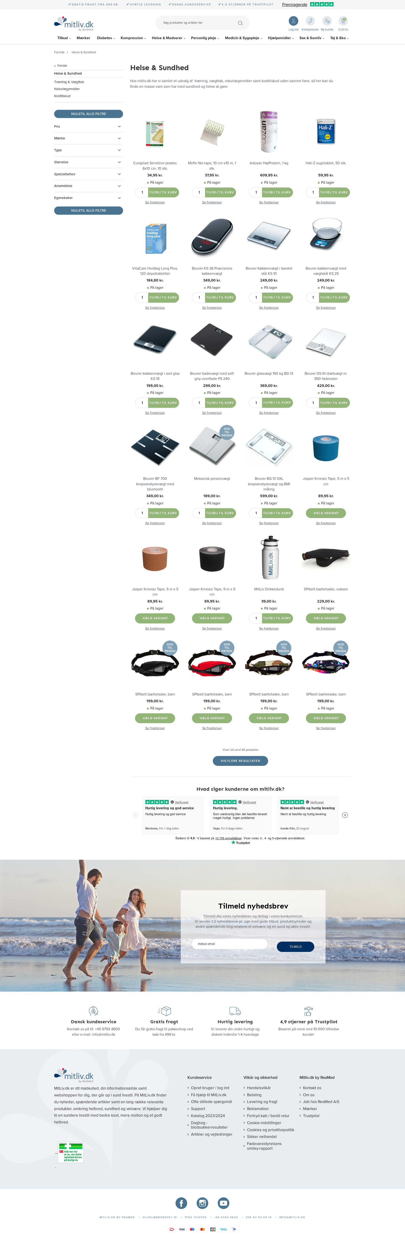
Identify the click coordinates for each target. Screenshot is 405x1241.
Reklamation (258, 1108)
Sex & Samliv (310, 38)
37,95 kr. (212, 175)
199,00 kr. (155, 385)
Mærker (83, 38)
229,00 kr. (326, 601)
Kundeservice (200, 1077)
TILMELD (296, 947)
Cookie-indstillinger (264, 1122)
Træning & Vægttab (69, 82)
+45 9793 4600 (107, 1029)
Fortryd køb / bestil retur (268, 1115)
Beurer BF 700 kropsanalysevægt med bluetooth (155, 484)
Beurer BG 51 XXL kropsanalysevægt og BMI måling (269, 484)
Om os (309, 1094)
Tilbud (62, 38)
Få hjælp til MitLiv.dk (208, 1094)
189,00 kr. (212, 496)
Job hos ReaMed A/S (321, 1101)
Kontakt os (312, 1087)
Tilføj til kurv (163, 192)
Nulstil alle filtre (88, 114)
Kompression (132, 38)
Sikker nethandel (262, 1136)
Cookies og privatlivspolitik (270, 1129)
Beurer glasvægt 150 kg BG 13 (269, 373)
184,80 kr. (155, 280)
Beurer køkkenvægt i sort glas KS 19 (155, 376)
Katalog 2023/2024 (208, 1115)
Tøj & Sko (338, 38)
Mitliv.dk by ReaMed (317, 1077)
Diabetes (104, 38)
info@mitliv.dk (103, 1034)
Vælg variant (326, 513)
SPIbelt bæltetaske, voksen (326, 589)
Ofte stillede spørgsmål (211, 1101)
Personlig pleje (203, 38)
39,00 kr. (269, 601)
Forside (59, 52)
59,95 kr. (326, 175)
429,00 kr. (326, 385)
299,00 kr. (212, 385)
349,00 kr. (212, 280)
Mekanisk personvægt (212, 478)
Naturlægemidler (67, 89)
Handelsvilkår (259, 1087)
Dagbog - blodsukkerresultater (209, 1125)
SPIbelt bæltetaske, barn (155, 694)
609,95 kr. (269, 175)
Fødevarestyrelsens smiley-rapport (264, 1146)
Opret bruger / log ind (210, 1087)
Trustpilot (311, 1115)
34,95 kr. (155, 175)
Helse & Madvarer (167, 38)
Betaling (254, 1094)
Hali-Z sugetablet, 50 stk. (326, 163)
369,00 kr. (269, 385)
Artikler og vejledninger (211, 1134)
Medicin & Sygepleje (242, 38)
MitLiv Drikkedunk (269, 589)
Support (198, 1108)
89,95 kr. (326, 496)
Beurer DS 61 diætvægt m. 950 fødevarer (326, 376)
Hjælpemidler (279, 38)
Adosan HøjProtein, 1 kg (269, 163)
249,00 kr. (269, 280)
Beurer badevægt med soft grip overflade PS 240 (212, 376)
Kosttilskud (62, 96)
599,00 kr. (269, 496)
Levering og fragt (262, 1101)
